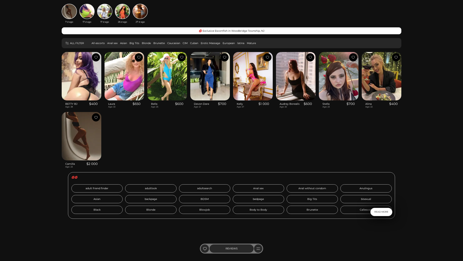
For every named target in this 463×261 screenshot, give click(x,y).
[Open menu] (258, 249)
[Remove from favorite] (96, 57)
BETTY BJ (71, 103)
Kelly (240, 103)
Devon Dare (201, 103)
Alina (368, 103)
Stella (326, 103)
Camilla (70, 163)
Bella (154, 103)
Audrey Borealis (290, 103)
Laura (111, 103)
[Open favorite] (205, 249)
